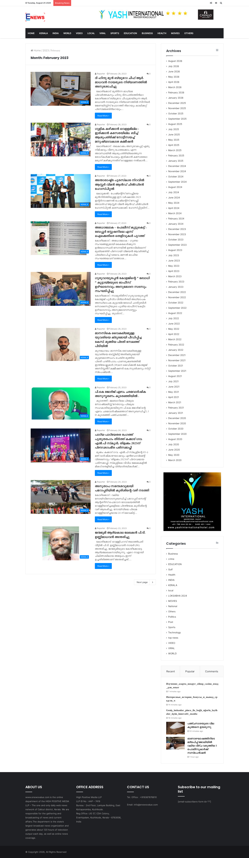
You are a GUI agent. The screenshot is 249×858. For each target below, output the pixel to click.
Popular (190, 671)
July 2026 (173, 66)
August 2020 (175, 439)
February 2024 (176, 218)
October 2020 (175, 428)
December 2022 (177, 292)
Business (173, 553)
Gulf (170, 569)
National (172, 606)
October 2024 (175, 176)
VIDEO (79, 33)
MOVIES (175, 33)
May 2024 (173, 202)
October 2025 (175, 113)
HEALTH (162, 33)
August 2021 (175, 376)
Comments (211, 671)
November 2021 (176, 360)
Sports (171, 627)
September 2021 (177, 371)
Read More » (103, 115)
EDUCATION (130, 33)
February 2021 (176, 407)
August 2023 (175, 250)
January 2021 (175, 413)
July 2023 (173, 255)
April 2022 (173, 334)
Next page (142, 582)
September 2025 (177, 118)
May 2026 (173, 76)
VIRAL (102, 33)
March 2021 (174, 402)
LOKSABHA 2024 (177, 595)
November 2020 (177, 423)
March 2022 (174, 339)
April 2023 (173, 271)
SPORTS (114, 33)
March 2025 (174, 150)
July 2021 (173, 381)
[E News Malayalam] (35, 17)
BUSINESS (147, 33)
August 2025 (175, 124)
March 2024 (175, 213)
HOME (31, 33)
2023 (46, 50)
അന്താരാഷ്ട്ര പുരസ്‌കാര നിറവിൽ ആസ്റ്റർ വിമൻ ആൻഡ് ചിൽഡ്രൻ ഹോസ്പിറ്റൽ (119, 184)
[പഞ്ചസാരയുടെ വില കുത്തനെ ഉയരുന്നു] (175, 728)
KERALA (43, 33)
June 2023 (174, 260)
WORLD (67, 33)
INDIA (56, 33)
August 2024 (175, 187)
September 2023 (177, 244)
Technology (174, 632)
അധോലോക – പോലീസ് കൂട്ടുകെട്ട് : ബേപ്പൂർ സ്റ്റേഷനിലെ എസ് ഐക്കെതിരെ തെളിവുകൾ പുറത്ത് (121, 232)
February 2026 (176, 92)
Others (171, 611)
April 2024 (173, 208)
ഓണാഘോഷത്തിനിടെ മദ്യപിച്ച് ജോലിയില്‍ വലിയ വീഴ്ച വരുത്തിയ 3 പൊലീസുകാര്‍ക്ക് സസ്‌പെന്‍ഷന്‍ (202, 745)
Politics (172, 616)
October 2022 (175, 302)
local (170, 590)
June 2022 (174, 323)
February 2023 (176, 281)
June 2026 (174, 71)
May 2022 (173, 329)
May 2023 (173, 265)
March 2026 (175, 87)
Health (171, 574)
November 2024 (177, 171)
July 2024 (173, 192)
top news (173, 637)
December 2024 (177, 166)
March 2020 (175, 460)
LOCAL (91, 33)
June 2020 (174, 449)
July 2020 (173, 444)
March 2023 (175, 276)
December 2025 (177, 103)
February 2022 (176, 344)
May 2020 (173, 455)
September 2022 (177, 308)
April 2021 (173, 397)
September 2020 (177, 434)
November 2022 (177, 297)
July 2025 (173, 129)
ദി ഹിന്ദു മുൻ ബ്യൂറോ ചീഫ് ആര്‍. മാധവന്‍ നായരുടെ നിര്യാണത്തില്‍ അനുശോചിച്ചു (121, 82)
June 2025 (174, 134)
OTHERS (188, 33)
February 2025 (176, 155)
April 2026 (173, 82)
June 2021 (173, 386)
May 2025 (173, 139)
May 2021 (173, 392)
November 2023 (177, 234)
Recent (170, 671)
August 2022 (175, 313)
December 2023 (177, 229)
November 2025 (177, 108)
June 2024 (174, 197)
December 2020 (177, 418)
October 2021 (175, 365)
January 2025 (175, 160)
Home (37, 50)
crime (171, 559)
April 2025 (173, 145)
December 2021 (176, 355)
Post (170, 622)
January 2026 (175, 97)
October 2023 (175, 239)
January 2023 (175, 286)
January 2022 (175, 350)
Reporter (100, 73)
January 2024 (175, 223)
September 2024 (177, 181)
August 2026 (175, 61)
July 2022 (173, 318)
